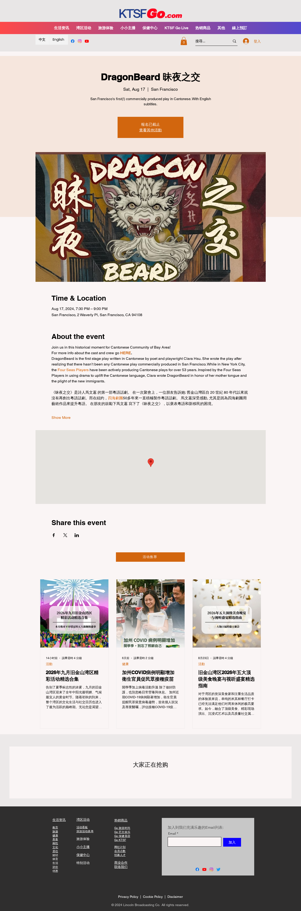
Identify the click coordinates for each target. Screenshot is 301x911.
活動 (49, 664)
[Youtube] (86, 41)
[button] (106, 28)
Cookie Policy (153, 897)
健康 (125, 664)
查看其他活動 (150, 130)
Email (172, 833)
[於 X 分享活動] (65, 535)
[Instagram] (79, 41)
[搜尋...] (234, 41)
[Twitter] (218, 869)
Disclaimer (175, 897)
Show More (61, 417)
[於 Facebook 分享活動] (53, 535)
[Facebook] (72, 41)
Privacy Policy (128, 897)
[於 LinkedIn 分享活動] (77, 535)
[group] (150, 779)
